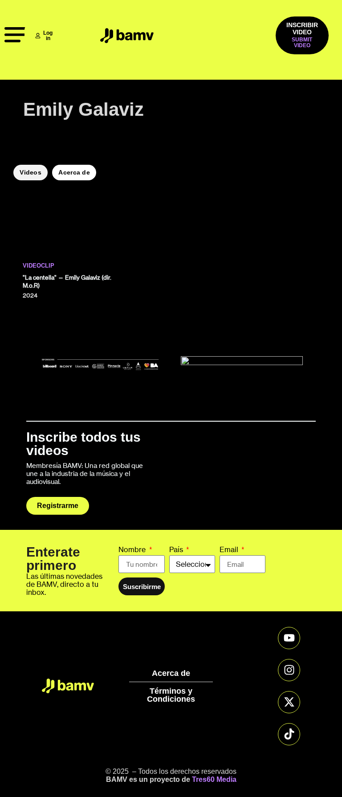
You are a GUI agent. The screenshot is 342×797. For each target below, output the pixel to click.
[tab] (30, 172)
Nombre (132, 550)
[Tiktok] (289, 734)
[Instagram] (289, 670)
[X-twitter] (289, 702)
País (177, 550)
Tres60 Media (214, 779)
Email (230, 550)
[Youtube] (289, 638)
